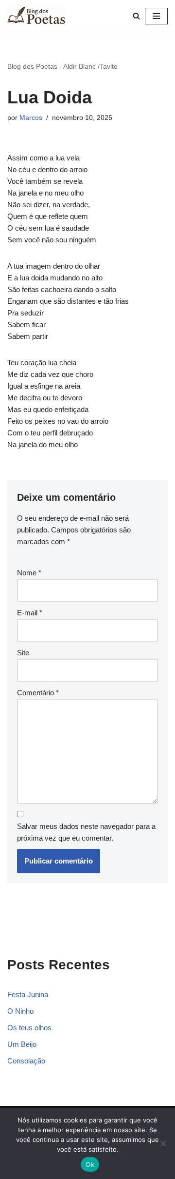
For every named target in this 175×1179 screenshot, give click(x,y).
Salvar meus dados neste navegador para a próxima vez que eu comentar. (86, 832)
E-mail (29, 613)
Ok (90, 1164)
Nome (29, 573)
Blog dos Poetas (32, 66)
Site (23, 652)
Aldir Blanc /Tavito (90, 66)
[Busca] (136, 16)
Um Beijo (21, 1044)
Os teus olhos (29, 1027)
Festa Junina (27, 994)
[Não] (163, 1143)
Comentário (38, 692)
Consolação (26, 1061)
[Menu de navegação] (156, 16)
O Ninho (20, 1011)
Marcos (30, 117)
